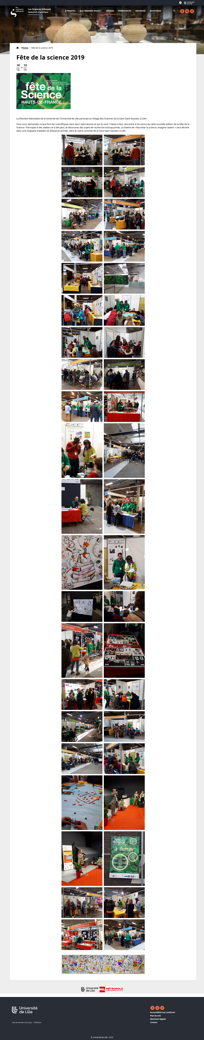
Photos (25, 48)
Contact (153, 1022)
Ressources (124, 10)
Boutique (155, 10)
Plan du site (155, 1015)
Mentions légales (158, 1019)
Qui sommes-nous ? (90, 10)
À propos (70, 10)
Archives (140, 10)
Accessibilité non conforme (162, 1012)
